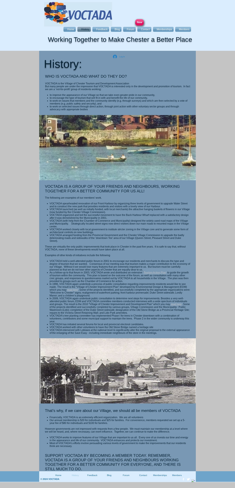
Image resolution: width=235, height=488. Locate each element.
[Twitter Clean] (188, 479)
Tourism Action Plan (155, 272)
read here (72, 289)
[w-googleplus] (193, 481)
